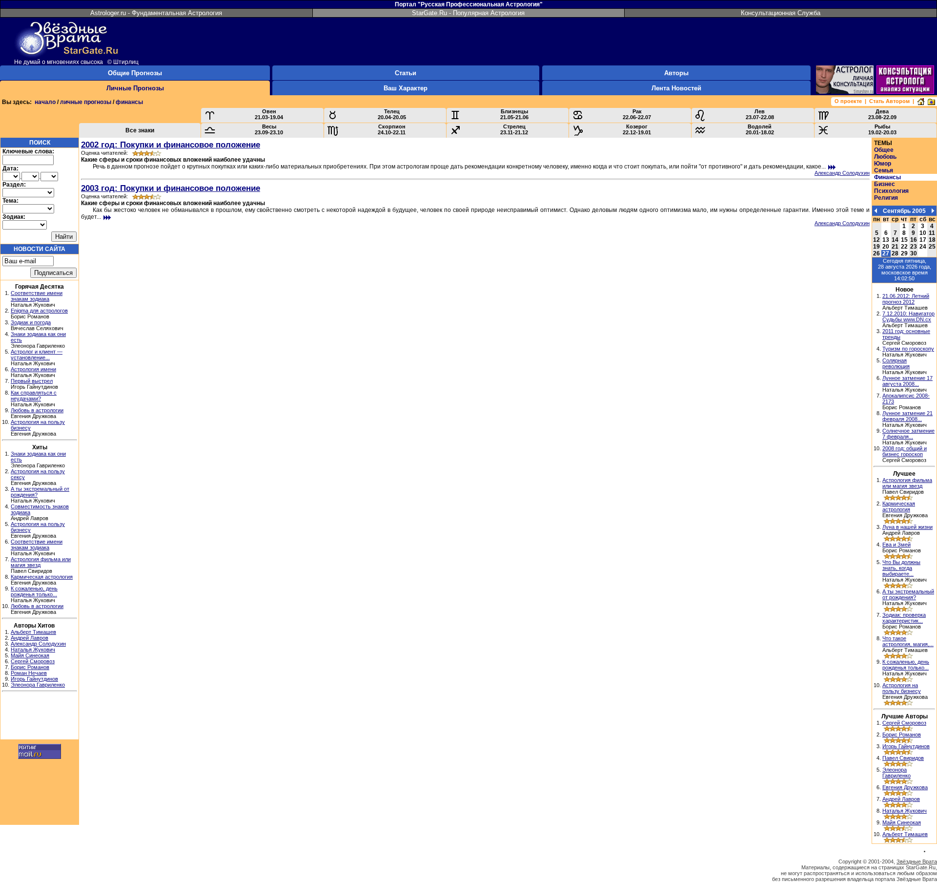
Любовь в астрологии (37, 410)
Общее (884, 150)
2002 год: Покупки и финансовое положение (170, 144)
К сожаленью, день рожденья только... (34, 591)
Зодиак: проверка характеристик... (904, 618)
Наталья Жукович (33, 649)
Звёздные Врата (916, 861)
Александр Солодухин (38, 644)
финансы (129, 102)
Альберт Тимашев (33, 632)
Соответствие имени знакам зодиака (36, 296)
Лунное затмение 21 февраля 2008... (907, 416)
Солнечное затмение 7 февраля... (908, 434)
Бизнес (884, 184)
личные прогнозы (85, 102)
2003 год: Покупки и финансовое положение (170, 188)
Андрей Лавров (29, 638)
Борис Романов (30, 667)
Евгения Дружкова (905, 787)
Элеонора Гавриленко (38, 685)
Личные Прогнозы (135, 88)
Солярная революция (896, 363)
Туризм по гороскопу (908, 349)
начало (45, 102)
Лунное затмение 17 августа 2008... (907, 381)
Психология (891, 191)
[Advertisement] (39, 717)
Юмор (882, 163)
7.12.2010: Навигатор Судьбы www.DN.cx (908, 316)
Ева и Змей (896, 544)
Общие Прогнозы (135, 73)
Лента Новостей (676, 88)
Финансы (887, 177)
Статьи (405, 73)
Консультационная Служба (780, 13)
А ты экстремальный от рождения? (908, 594)
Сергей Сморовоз (33, 661)
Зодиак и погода (31, 322)
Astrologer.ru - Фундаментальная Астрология (156, 13)
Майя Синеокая (30, 655)
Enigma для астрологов (39, 311)
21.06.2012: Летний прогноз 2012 (905, 299)
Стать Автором (889, 101)
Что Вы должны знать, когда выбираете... (901, 568)
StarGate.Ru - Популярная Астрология (468, 13)
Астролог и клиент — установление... (36, 354)
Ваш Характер (406, 88)
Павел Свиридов (903, 758)
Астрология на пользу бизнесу (901, 688)
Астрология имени (33, 369)
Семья (883, 170)
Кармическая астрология (42, 577)
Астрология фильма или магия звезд (907, 483)
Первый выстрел (32, 381)
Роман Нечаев (29, 673)
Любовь (885, 156)
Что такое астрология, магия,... (908, 641)
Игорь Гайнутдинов (34, 679)
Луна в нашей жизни (907, 527)
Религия (886, 197)
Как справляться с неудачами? (34, 395)
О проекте (848, 101)
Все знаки (139, 130)
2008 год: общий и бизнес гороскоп (904, 451)
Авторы (676, 73)
